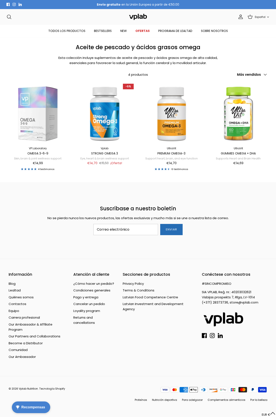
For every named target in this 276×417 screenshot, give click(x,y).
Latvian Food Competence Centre (150, 297)
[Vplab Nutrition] (138, 16)
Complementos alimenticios (226, 400)
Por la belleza (258, 400)
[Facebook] (8, 4)
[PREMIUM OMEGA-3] (171, 113)
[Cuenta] (239, 16)
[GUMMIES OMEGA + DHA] (238, 113)
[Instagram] (14, 4)
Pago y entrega (85, 297)
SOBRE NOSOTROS (214, 31)
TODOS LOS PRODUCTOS (66, 31)
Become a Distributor (26, 343)
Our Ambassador (22, 356)
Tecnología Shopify (52, 388)
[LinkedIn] (20, 4)
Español (260, 17)
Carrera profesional (24, 317)
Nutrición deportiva (164, 400)
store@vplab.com (244, 302)
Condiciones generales (91, 290)
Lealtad (15, 290)
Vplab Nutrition (28, 388)
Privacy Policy (133, 283)
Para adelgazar (192, 400)
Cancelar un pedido (89, 304)
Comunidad (18, 350)
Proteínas (141, 400)
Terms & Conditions (138, 290)
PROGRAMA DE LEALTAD (175, 31)
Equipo (14, 310)
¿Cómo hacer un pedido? (93, 283)
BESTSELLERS (103, 31)
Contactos (17, 304)
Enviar (171, 229)
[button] (268, 414)
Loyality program (86, 310)
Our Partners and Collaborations (34, 336)
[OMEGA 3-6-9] (37, 113)
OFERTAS (142, 31)
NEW (123, 31)
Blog (12, 283)
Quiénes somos (21, 297)
